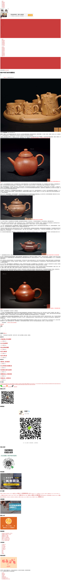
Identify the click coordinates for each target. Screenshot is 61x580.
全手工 (9, 383)
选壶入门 (3, 29)
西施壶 (23, 384)
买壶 (1, 383)
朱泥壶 (39, 383)
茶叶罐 (5, 24)
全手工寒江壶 (4, 355)
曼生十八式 (34, 383)
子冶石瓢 (16, 383)
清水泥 (44, 383)
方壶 (30, 383)
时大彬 (32, 383)
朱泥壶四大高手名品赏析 (6, 369)
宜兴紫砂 (20, 383)
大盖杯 (5, 23)
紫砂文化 (7, 384)
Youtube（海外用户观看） (6, 540)
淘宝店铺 (3, 5)
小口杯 (5, 22)
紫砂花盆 (5, 25)
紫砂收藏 (3, 32)
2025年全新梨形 (4, 343)
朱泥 (2, 66)
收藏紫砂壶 (28, 383)
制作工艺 (5, 34)
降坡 (2, 68)
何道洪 (7, 383)
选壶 (2, 61)
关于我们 (3, 3)
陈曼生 (27, 384)
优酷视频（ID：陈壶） (5, 535)
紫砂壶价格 (58, 383)
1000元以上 (3, 549)
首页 (2, 1)
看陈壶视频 (15, 386)
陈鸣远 (29, 384)
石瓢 (49, 383)
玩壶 (47, 383)
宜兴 (17, 383)
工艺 (2, 60)
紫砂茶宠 (5, 21)
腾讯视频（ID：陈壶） (5, 536)
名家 (2, 59)
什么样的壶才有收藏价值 (6, 365)
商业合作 (3, 6)
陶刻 (32, 384)
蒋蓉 (21, 384)
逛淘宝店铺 (10, 386)
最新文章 (3, 2)
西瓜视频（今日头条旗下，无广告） (7, 533)
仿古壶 (5, 383)
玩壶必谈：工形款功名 (6, 378)
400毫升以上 (4, 548)
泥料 (2, 57)
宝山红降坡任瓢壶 (5, 347)
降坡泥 (31, 384)
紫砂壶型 (3, 28)
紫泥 (2, 65)
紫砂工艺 (3, 33)
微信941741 (5, 77)
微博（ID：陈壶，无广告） (6, 538)
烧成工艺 (5, 37)
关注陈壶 (3, 7)
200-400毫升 (4, 546)
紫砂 (53, 383)
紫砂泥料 (3, 27)
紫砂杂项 (3, 20)
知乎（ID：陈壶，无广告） (6, 539)
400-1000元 (3, 547)
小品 (2, 63)
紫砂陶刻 (5, 35)
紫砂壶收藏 (2, 324)
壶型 (2, 58)
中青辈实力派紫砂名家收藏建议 (12, 322)
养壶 (2, 62)
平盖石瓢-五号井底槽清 (6, 339)
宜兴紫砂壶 (22, 383)
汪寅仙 (42, 383)
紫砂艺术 (14, 384)
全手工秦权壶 (4, 351)
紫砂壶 (3, 19)
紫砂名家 (3, 30)
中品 (2, 64)
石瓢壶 (51, 383)
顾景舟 (34, 384)
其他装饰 (5, 36)
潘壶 (46, 383)
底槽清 (25, 383)
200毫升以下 (4, 544)
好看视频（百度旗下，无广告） (6, 534)
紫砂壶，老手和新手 (5, 361)
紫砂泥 (9, 384)
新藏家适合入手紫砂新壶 (6, 374)
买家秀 (3, 383)
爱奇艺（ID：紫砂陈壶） (5, 537)
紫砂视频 (3, 31)
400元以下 (3, 545)
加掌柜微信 (4, 386)
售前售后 (3, 4)
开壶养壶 (3, 26)
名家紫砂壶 (12, 383)
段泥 (2, 67)
